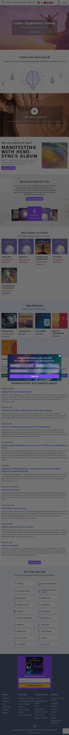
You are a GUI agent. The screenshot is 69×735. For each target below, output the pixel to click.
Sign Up (34, 376)
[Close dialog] (60, 356)
